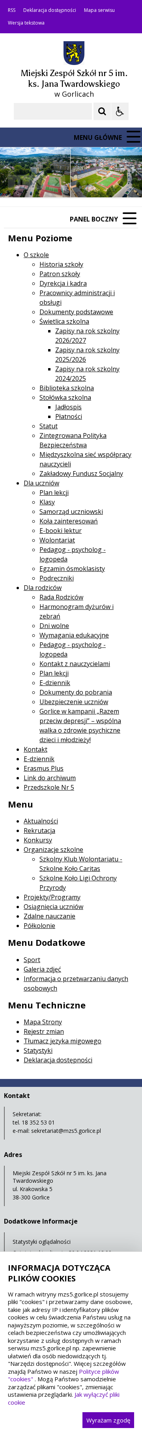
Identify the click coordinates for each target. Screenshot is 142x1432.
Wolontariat (57, 540)
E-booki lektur (60, 530)
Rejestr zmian (44, 1031)
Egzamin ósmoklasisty (72, 568)
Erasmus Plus (44, 768)
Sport (32, 959)
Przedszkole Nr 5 (49, 787)
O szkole (36, 254)
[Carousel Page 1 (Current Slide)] (76, 182)
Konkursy (38, 840)
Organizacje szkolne (53, 849)
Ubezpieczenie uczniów (73, 701)
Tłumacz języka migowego (62, 1041)
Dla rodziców (43, 587)
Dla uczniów (41, 483)
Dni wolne (54, 625)
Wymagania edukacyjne (74, 635)
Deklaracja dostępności (49, 10)
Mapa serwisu (99, 10)
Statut (48, 426)
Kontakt (35, 749)
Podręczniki (56, 578)
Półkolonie (39, 925)
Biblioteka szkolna (66, 388)
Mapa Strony (43, 1022)
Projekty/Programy (52, 897)
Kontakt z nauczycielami (74, 663)
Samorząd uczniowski (71, 511)
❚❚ (16, 181)
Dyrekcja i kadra (63, 283)
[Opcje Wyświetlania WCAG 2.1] (120, 111)
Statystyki (38, 1050)
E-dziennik (54, 682)
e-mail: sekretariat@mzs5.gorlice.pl (57, 1130)
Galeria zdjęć (42, 969)
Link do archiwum (50, 777)
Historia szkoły (61, 264)
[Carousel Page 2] (84, 182)
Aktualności (41, 821)
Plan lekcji (54, 492)
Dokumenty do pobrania (75, 692)
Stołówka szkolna (65, 397)
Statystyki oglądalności (42, 1241)
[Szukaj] (102, 111)
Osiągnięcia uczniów (53, 906)
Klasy (47, 502)
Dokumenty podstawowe (76, 311)
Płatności (68, 416)
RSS (11, 10)
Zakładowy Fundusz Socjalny (81, 473)
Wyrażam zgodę (108, 1420)
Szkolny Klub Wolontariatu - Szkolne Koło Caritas (80, 864)
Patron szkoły (59, 273)
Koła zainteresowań (68, 521)
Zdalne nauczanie (49, 916)
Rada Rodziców (61, 597)
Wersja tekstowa (26, 23)
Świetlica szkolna (64, 321)
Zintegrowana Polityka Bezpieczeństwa (72, 440)
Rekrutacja (39, 830)
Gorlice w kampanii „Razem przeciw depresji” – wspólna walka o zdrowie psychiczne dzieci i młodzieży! (80, 725)
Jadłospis (68, 407)
